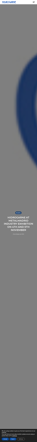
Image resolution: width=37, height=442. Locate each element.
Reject (13, 439)
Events (18, 213)
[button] (34, 2)
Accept (5, 439)
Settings (21, 439)
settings (14, 435)
